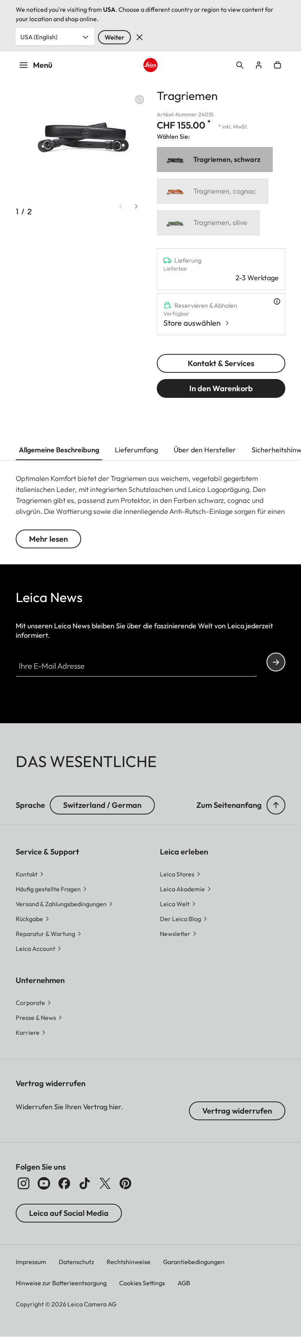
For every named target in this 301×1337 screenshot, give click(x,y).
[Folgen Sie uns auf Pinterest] (125, 1183)
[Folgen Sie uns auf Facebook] (64, 1183)
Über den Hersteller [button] (205, 449)
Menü (43, 65)
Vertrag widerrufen (237, 1111)
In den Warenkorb (221, 388)
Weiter (114, 37)
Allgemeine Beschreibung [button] (59, 449)
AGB (184, 1283)
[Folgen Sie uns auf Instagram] (23, 1183)
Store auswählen (192, 323)
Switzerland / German (102, 805)
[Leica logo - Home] (150, 65)
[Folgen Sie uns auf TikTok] (84, 1183)
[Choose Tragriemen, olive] (208, 223)
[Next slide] (136, 206)
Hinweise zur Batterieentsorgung (61, 1283)
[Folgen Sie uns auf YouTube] (44, 1183)
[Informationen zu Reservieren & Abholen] (277, 301)
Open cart (277, 65)
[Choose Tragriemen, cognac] (212, 191)
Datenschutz (76, 1262)
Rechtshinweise (128, 1262)
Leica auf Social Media (69, 1213)
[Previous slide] (121, 206)
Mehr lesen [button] (48, 539)
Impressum (31, 1262)
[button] (276, 805)
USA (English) (39, 37)
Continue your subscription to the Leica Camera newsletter (276, 662)
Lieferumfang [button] (136, 449)
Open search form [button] (240, 65)
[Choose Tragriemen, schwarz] (215, 159)
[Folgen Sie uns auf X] (105, 1183)
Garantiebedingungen (194, 1262)
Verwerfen (139, 37)
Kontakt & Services (221, 363)
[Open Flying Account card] (259, 65)
